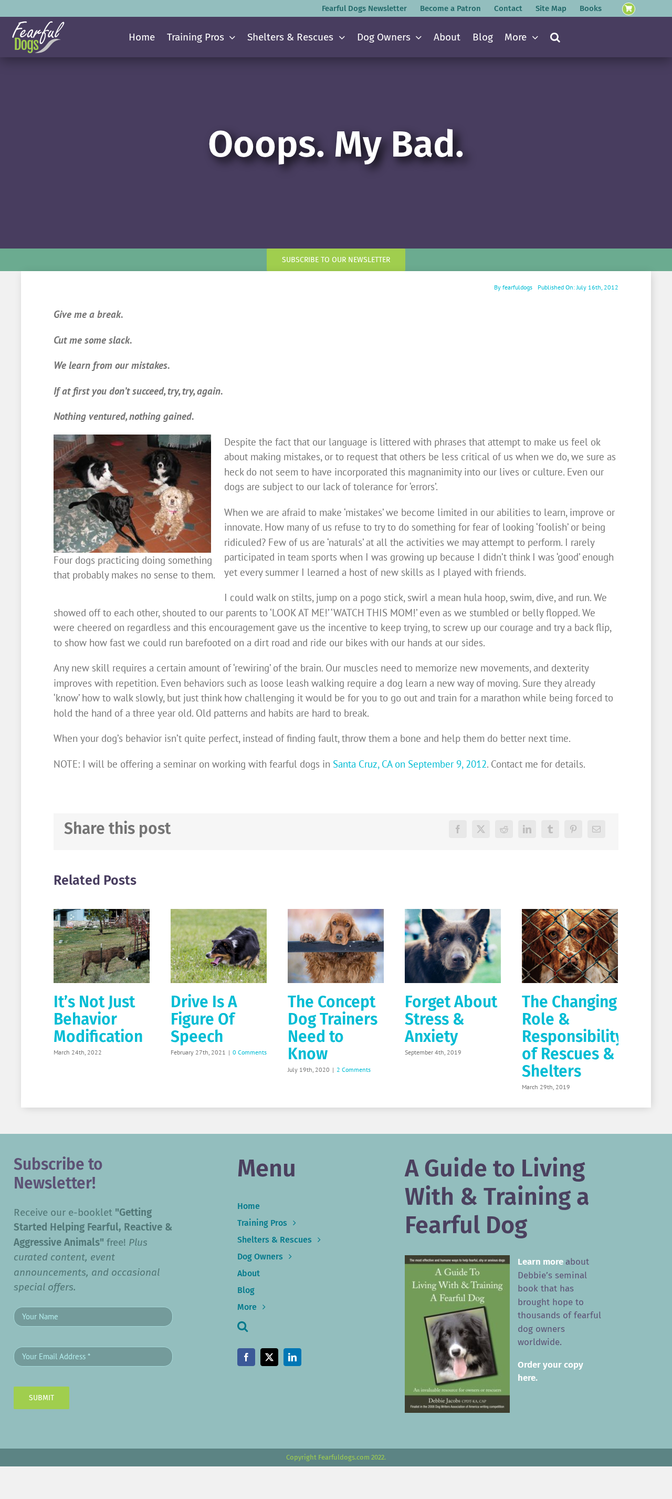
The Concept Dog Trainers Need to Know (332, 1028)
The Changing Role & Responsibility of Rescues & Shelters (572, 1037)
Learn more (540, 1261)
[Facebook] (457, 829)
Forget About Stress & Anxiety (451, 1019)
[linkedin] (292, 1357)
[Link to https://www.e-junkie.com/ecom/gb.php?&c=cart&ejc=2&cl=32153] (628, 9)
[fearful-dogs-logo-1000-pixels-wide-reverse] (38, 24)
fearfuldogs (517, 287)
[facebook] (246, 1357)
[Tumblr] (550, 829)
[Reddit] (504, 829)
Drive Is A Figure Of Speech (204, 1019)
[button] (555, 37)
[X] (480, 829)
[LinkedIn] (527, 829)
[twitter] (269, 1357)
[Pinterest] (573, 829)
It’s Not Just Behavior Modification (98, 1019)
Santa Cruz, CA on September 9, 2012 (410, 764)
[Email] (596, 829)
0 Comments (250, 1052)
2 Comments (354, 1069)
